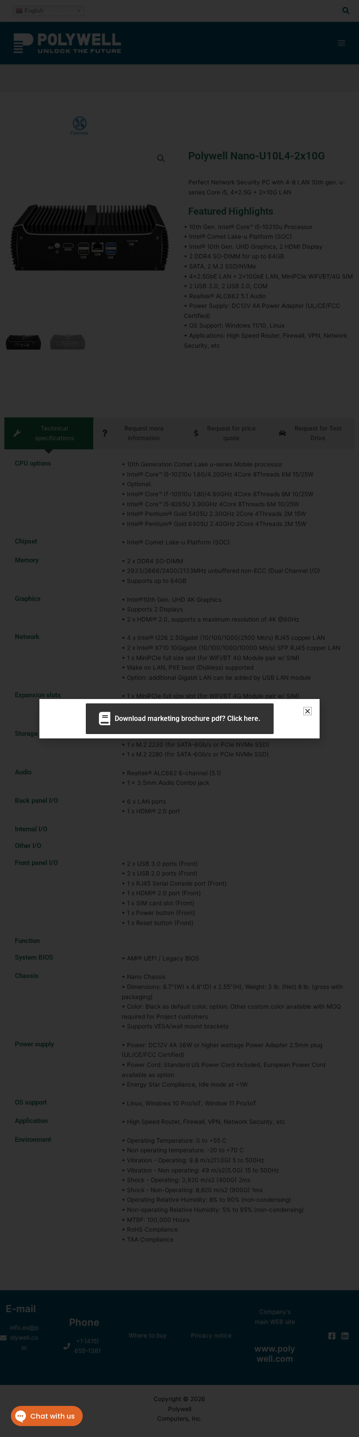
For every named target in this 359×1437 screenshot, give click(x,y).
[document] (179, 718)
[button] (307, 711)
